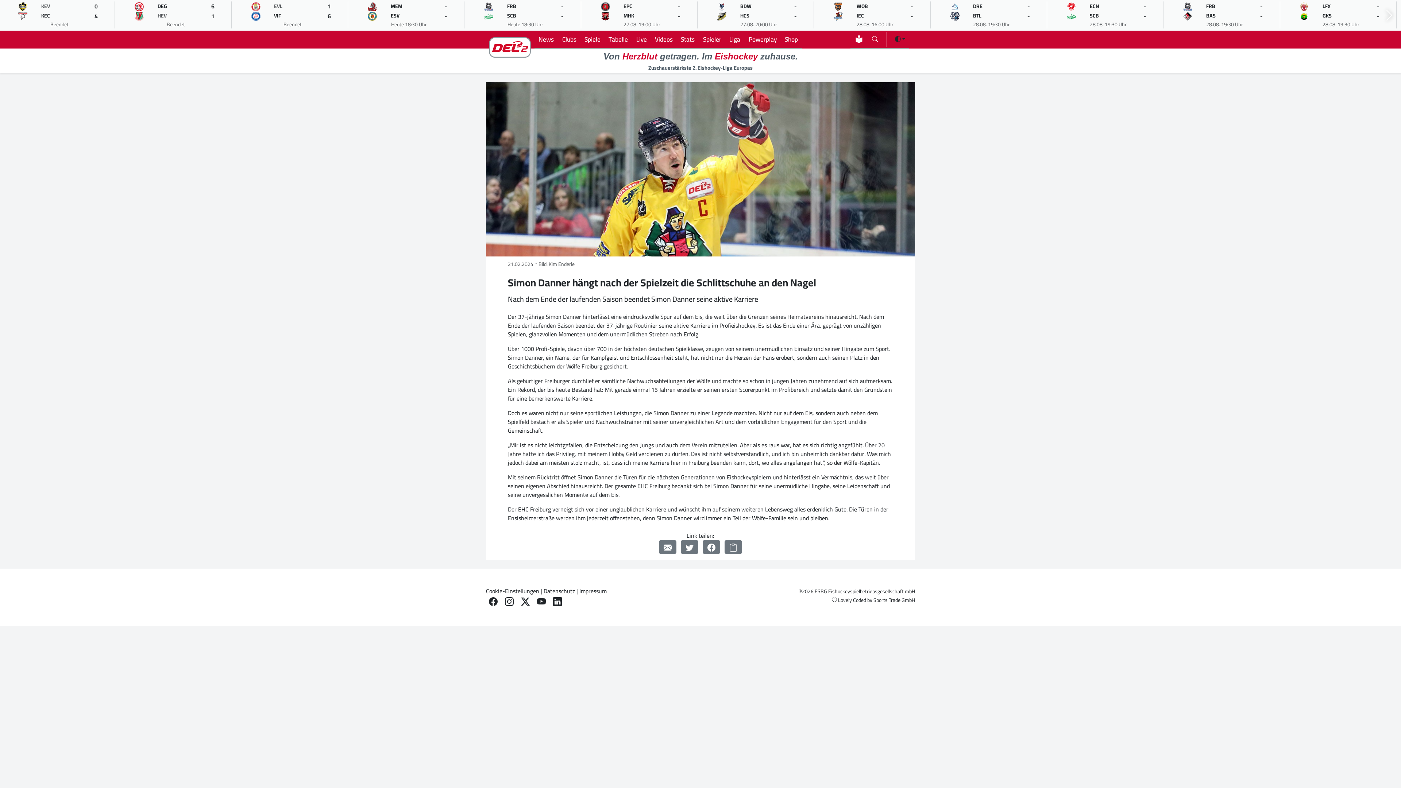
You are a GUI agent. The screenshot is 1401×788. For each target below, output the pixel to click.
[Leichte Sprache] (859, 39)
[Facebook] (711, 547)
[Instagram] (509, 602)
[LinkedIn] (557, 602)
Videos (664, 39)
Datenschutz (559, 591)
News (546, 39)
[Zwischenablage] (733, 547)
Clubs (569, 39)
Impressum (593, 591)
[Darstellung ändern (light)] (900, 39)
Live (641, 39)
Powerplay (763, 39)
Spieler (712, 39)
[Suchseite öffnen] (875, 38)
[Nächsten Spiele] (1389, 15)
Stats (688, 39)
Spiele (592, 39)
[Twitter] (689, 547)
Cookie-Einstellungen (512, 591)
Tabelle (618, 39)
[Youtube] (541, 602)
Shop (791, 39)
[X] (525, 602)
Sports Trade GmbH (894, 600)
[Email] (667, 547)
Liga (734, 39)
